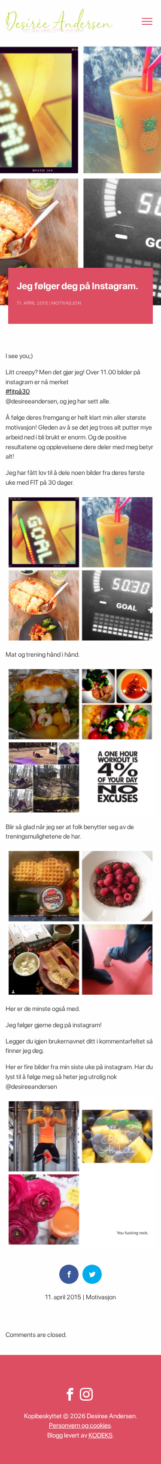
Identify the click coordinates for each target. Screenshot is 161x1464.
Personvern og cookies (80, 1425)
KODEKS (100, 1435)
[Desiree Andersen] (59, 21)
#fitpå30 (18, 391)
